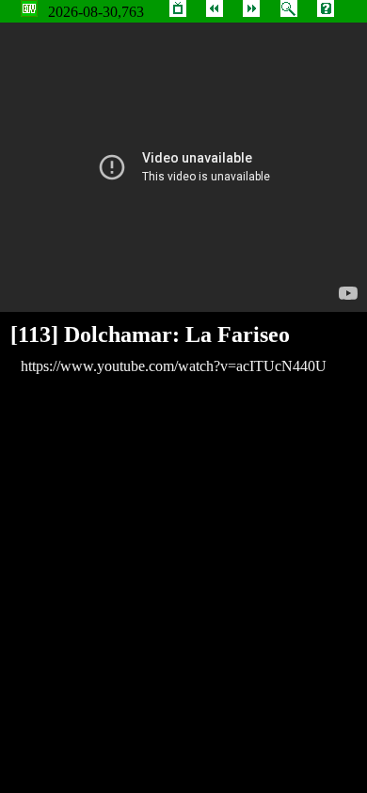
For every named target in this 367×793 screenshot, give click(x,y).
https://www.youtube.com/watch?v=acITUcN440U (174, 366)
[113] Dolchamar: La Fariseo (150, 334)
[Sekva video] (251, 12)
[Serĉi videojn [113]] (289, 12)
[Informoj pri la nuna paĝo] (325, 12)
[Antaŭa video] (214, 12)
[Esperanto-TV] (178, 12)
